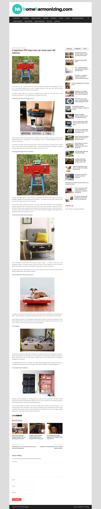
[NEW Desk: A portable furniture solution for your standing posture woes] (20, 428)
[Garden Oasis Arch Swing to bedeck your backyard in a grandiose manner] (69, 136)
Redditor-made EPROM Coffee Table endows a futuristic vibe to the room (36, 437)
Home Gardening (17, 21)
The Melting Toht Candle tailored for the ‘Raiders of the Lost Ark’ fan (54, 437)
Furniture (45, 18)
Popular (69, 48)
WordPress (81, 506)
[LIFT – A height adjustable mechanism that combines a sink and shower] (69, 67)
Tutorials (57, 21)
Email (14, 486)
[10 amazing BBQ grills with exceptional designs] (69, 151)
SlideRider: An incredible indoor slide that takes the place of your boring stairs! (81, 93)
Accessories (25, 18)
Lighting (67, 18)
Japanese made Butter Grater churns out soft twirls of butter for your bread (80, 168)
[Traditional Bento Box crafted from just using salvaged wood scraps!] (69, 159)
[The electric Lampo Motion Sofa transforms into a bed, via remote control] (69, 129)
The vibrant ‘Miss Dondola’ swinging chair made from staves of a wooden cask (81, 198)
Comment (15, 461)
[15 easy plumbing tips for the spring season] (67, 83)
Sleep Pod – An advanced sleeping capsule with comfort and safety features (82, 77)
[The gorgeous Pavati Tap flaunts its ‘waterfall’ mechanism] (69, 174)
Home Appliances (36, 18)
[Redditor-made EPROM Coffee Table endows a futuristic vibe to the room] (37, 428)
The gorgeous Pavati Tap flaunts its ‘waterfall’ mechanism (81, 176)
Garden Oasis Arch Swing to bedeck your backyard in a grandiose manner (82, 138)
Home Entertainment (78, 18)
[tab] (69, 48)
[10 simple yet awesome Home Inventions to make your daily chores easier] (69, 52)
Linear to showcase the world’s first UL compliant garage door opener (80, 123)
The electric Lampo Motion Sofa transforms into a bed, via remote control (81, 131)
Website (14, 492)
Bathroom (53, 18)
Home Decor (16, 18)
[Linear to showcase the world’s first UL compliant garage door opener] (68, 121)
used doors (20, 86)
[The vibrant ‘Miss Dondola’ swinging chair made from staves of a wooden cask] (69, 196)
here (46, 148)
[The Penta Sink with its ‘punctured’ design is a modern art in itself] (68, 106)
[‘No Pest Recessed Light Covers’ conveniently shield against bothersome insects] (69, 99)
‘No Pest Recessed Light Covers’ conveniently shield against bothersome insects (81, 100)
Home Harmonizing (24, 506)
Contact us (81, 209)
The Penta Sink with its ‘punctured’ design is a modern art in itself (80, 108)
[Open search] (88, 18)
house (20, 415)
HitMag (87, 506)
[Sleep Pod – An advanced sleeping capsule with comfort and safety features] (69, 75)
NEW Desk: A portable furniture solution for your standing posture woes (19, 437)
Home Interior (28, 21)
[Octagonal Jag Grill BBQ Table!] (69, 60)
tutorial (32, 269)
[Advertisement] (50, 35)
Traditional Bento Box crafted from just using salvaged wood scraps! (80, 161)
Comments (77, 48)
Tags (84, 48)
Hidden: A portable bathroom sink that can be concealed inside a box (81, 116)
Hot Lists (49, 21)
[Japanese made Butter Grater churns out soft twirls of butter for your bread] (68, 166)
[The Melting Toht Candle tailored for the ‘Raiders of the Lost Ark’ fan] (55, 428)
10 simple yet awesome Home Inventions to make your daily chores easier (81, 54)
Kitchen (61, 18)
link (48, 409)
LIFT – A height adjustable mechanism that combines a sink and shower (81, 69)
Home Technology (40, 21)
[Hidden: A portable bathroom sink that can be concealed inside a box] (69, 114)
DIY (17, 415)
